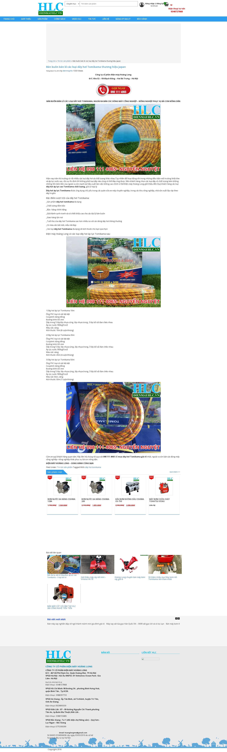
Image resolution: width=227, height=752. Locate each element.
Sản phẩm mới (54, 472)
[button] (179, 618)
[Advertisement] (113, 42)
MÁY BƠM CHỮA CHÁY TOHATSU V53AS (125, 500)
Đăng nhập (150, 3)
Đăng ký (160, 3)
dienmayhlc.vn (50, 8)
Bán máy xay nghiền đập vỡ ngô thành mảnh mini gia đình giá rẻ (76, 623)
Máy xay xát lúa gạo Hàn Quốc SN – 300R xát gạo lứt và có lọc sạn (135, 623)
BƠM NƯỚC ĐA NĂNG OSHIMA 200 (61, 500)
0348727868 (177, 11)
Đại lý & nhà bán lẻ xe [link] (54, 682)
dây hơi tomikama (93, 467)
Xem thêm (63, 492)
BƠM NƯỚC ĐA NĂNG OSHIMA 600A (163, 500)
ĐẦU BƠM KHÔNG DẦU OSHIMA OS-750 (96, 500)
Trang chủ (52, 61)
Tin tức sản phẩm (64, 61)
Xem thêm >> (175, 472)
